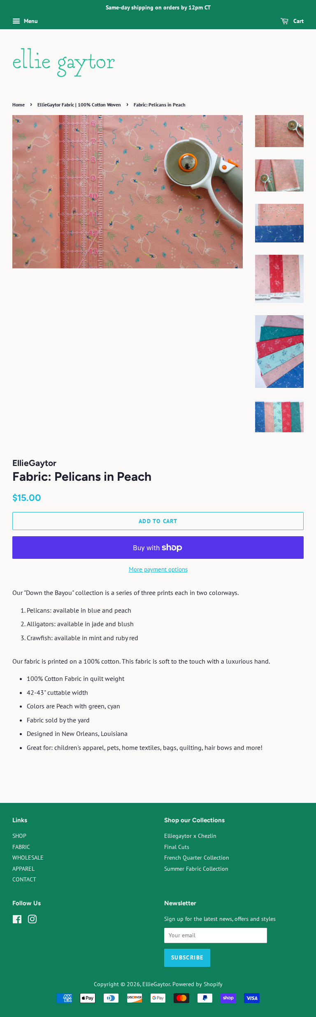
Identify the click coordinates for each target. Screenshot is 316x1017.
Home (18, 104)
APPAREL (23, 868)
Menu (30, 21)
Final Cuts (176, 847)
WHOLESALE (28, 857)
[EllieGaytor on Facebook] (17, 921)
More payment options (158, 569)
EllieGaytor (156, 984)
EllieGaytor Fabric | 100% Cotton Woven (79, 104)
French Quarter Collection (196, 857)
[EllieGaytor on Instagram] (32, 921)
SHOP (19, 835)
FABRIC (21, 847)
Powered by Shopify (197, 984)
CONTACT (24, 879)
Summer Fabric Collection (196, 868)
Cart (298, 21)
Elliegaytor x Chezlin (190, 835)
